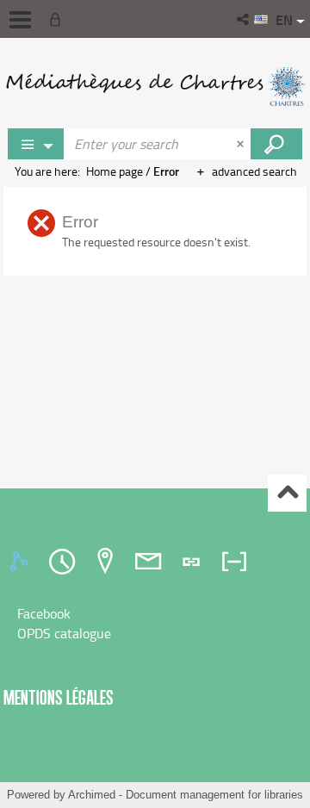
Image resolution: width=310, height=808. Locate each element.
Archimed (91, 794)
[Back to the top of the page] (287, 493)
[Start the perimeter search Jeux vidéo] (276, 143)
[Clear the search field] (241, 143)
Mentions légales (58, 697)
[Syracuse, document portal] (155, 86)
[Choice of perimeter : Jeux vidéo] (36, 143)
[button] (244, 19)
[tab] (21, 562)
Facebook (44, 613)
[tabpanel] (155, 623)
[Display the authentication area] (58, 19)
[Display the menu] (20, 20)
